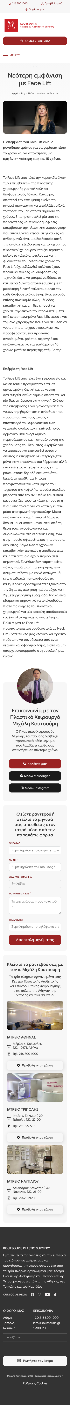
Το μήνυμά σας (19, 893)
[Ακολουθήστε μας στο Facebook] (32, 1294)
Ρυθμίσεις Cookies (35, 1383)
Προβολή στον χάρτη (37, 1065)
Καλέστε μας (37, 764)
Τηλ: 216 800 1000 (25, 1054)
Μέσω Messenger (37, 776)
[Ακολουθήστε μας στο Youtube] (47, 1294)
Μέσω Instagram (37, 788)
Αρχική (15, 93)
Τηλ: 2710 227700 (24, 1126)
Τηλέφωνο (16, 919)
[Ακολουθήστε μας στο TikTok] (55, 1294)
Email (12, 860)
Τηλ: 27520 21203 (24, 1198)
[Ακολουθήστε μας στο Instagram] (39, 1294)
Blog (23, 93)
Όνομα (14, 843)
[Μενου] (35, 55)
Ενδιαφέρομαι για (20, 876)
